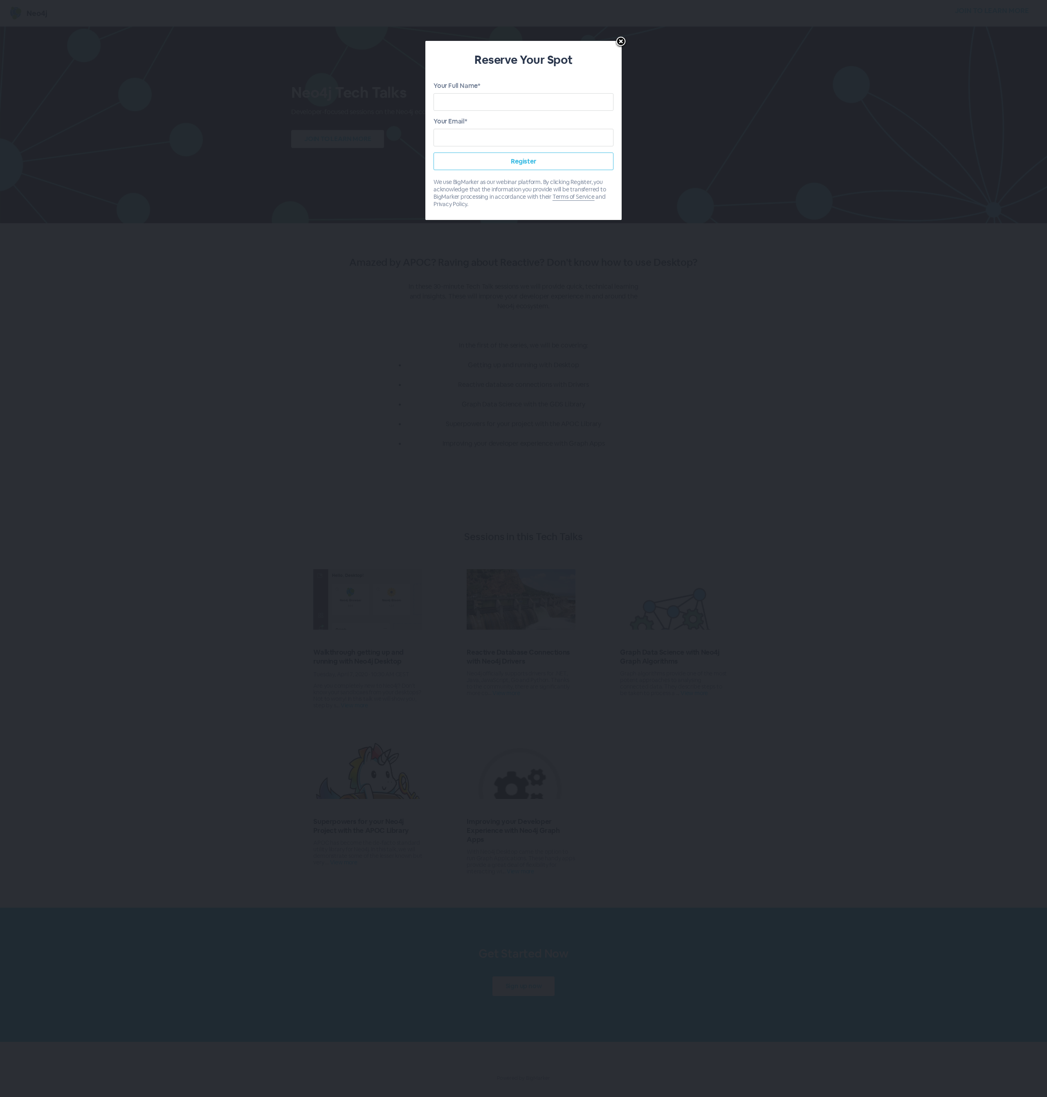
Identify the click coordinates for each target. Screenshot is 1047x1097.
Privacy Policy (450, 204)
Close (621, 42)
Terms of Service (574, 196)
